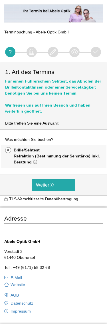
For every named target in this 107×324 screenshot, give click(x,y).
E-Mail (16, 277)
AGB (15, 295)
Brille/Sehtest (57, 156)
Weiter (42, 185)
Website (18, 284)
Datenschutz (22, 303)
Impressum (21, 311)
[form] (53, 129)
